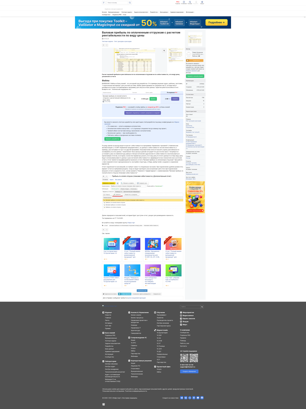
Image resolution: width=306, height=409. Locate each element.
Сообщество (109, 357)
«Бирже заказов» (191, 71)
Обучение (161, 312)
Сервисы (134, 345)
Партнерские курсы (164, 326)
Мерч (185, 325)
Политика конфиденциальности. (136, 391)
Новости (108, 315)
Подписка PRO (110, 335)
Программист (161, 315)
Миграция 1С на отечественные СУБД (112, 380)
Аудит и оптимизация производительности (112, 375)
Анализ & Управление (140, 312)
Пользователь (190, 127)
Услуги (133, 348)
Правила (183, 338)
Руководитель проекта (165, 320)
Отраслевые (135, 368)
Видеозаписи (188, 315)
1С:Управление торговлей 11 (194, 145)
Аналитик (160, 318)
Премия (107, 328)
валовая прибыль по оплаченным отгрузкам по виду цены (125, 225)
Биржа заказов (189, 318)
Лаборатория (110, 361)
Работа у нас (184, 343)
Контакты (183, 346)
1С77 (158, 359)
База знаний (110, 333)
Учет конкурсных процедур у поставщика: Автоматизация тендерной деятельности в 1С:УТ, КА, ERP (152, 283)
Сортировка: (141, 294)
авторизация (141, 298)
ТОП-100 (108, 326)
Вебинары (134, 356)
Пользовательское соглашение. (113, 391)
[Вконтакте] (185, 398)
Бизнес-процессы (137, 318)
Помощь (183, 340)
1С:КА (159, 338)
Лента (107, 320)
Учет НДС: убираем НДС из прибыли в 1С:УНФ (172, 279)
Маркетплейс (162, 330)
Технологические (137, 374)
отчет (106, 225)
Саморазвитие (136, 333)
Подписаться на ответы (110, 294)
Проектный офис (164, 367)
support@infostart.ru (187, 367)
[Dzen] (193, 398)
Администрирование (112, 351)
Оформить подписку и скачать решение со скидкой (142, 113)
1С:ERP (159, 335)
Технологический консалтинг (115, 372)
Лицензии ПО (135, 366)
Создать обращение (189, 371)
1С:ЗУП (159, 349)
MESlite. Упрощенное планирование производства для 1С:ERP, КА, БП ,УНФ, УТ (152, 255)
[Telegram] (181, 398)
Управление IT (136, 328)
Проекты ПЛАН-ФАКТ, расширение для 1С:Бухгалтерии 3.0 (112, 279)
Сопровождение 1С (139, 338)
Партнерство (135, 353)
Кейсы (133, 351)
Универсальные (162, 354)
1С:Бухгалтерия (162, 333)
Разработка (109, 346)
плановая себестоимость (151, 225)
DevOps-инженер (163, 323)
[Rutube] (202, 398)
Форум (185, 322)
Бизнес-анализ (136, 315)
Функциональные (111, 338)
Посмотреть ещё (142, 290)
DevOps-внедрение (111, 369)
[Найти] (202, 306)
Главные (108, 318)
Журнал (108, 312)
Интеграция (109, 354)
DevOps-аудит (110, 366)
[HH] (189, 398)
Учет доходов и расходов (193, 121)
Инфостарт (131, 223)
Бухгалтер (189, 125)
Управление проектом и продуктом (139, 321)
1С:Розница (161, 346)
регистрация (132, 298)
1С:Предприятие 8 (191, 137)
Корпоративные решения (141, 361)
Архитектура (135, 330)
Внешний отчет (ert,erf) (192, 132)
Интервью (108, 323)
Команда (134, 325)
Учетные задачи (110, 341)
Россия (188, 158)
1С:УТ (159, 343)
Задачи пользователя (112, 343)
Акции (133, 340)
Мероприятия (188, 312)
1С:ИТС (133, 343)
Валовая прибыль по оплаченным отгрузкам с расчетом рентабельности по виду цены (141, 34)
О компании (185, 330)
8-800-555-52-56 (186, 365)
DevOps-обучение (111, 364)
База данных (109, 349)
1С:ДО (159, 351)
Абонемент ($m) (191, 179)
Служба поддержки (189, 351)
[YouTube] (198, 398)
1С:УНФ (159, 341)
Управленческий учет (192, 174)
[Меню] (103, 2)
